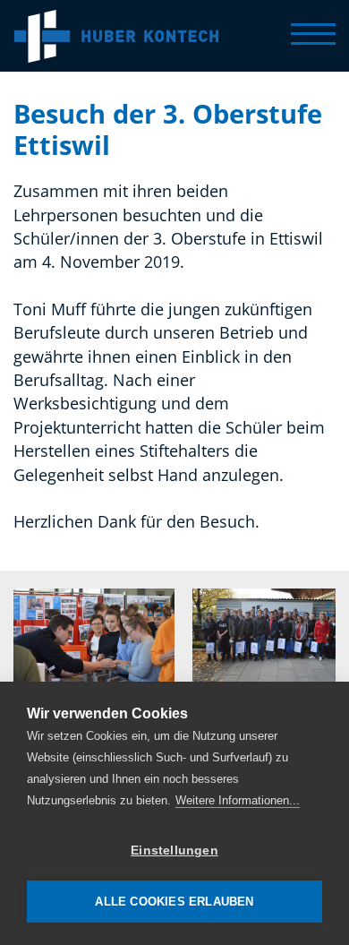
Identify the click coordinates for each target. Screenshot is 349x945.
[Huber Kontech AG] (116, 36)
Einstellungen (174, 850)
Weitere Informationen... (237, 800)
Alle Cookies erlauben (174, 901)
